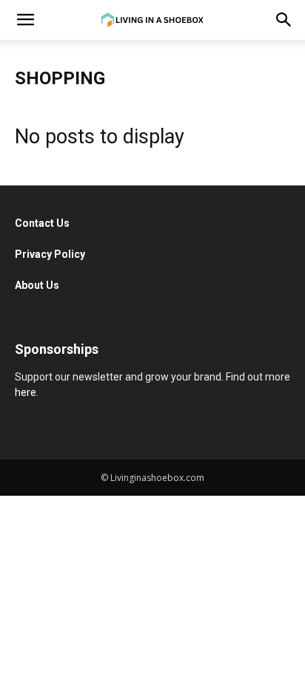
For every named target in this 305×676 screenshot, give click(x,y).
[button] (25, 20)
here (25, 392)
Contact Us (43, 223)
